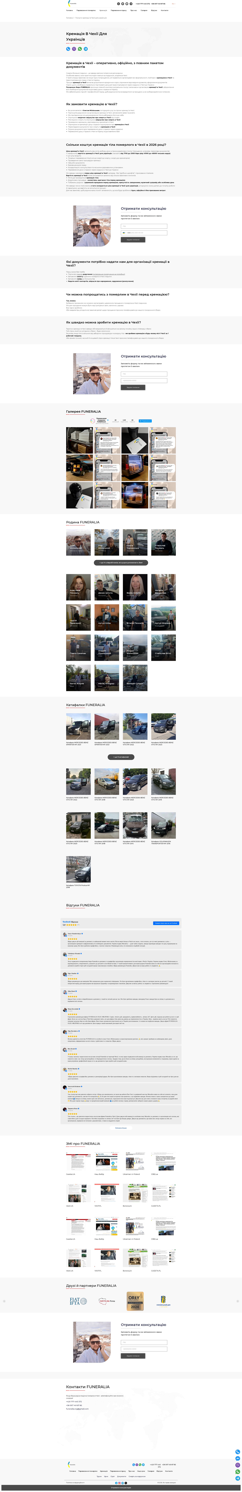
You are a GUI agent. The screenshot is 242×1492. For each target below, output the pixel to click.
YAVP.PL (98, 1206)
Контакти (164, 10)
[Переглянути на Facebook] (65, 934)
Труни (99, 1476)
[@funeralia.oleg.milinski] (92, 421)
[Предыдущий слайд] (4, 1301)
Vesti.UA (69, 1206)
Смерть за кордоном (137, 1476)
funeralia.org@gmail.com (77, 1409)
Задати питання (133, 240)
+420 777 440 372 (143, 4)
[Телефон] (118, 3)
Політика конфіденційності (75, 1483)
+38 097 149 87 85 (158, 4)
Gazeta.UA (70, 1174)
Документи (121, 1476)
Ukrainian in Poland (131, 1174)
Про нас (133, 10)
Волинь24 (127, 1206)
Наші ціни (141, 1471)
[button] (121, 1488)
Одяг (113, 1476)
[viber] (122, 3)
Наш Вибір (99, 1174)
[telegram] (131, 3)
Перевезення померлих (86, 10)
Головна (69, 10)
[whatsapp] (126, 3)
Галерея (144, 10)
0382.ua (154, 1174)
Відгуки (154, 10)
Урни (106, 1476)
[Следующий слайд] (237, 1301)
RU (173, 4)
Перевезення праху (119, 10)
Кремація (103, 10)
